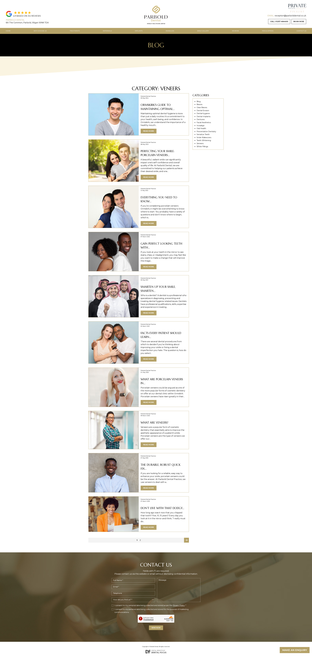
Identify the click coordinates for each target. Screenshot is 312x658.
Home (8, 31)
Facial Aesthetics (204, 122)
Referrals (107, 31)
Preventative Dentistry (206, 131)
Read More (148, 131)
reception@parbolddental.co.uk (290, 16)
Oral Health (201, 128)
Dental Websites (157, 650)
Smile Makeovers (204, 137)
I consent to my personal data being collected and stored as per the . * (150, 605)
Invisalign (170, 31)
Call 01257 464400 (279, 21)
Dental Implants (203, 116)
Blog (199, 101)
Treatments (75, 31)
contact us (301, 31)
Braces (199, 104)
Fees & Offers (267, 31)
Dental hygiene (203, 113)
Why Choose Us (40, 31)
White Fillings (202, 146)
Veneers (200, 143)
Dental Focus (158, 652)
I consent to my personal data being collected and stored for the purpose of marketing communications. (151, 610)
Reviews (235, 31)
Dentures (201, 119)
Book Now (298, 21)
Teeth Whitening (204, 140)
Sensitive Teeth (203, 134)
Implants (138, 31)
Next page (186, 541)
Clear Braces (202, 107)
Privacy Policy (179, 605)
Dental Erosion (203, 110)
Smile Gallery (203, 31)
